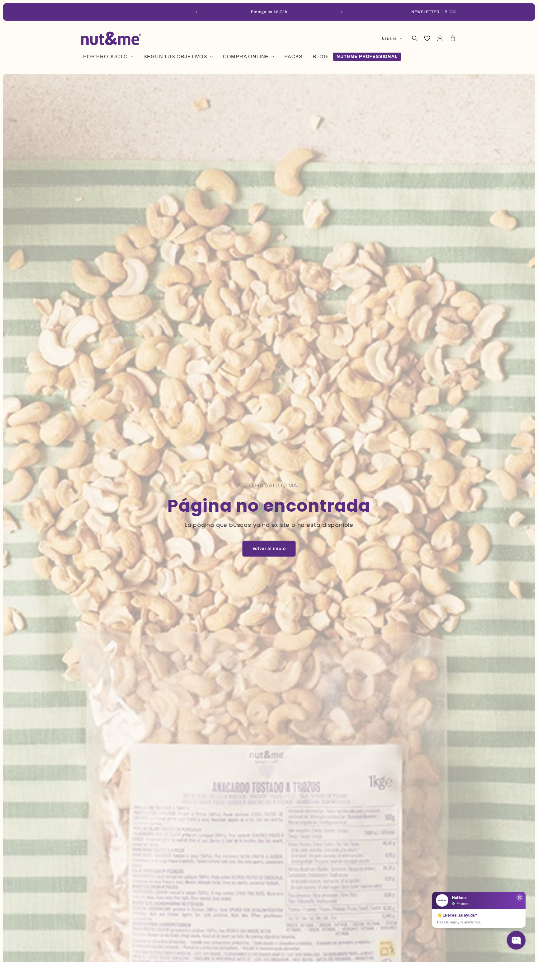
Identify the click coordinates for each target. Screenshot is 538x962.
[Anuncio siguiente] (341, 12)
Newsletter (425, 12)
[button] (414, 38)
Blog (450, 12)
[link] (269, 549)
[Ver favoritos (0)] (427, 38)
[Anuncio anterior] (196, 12)
